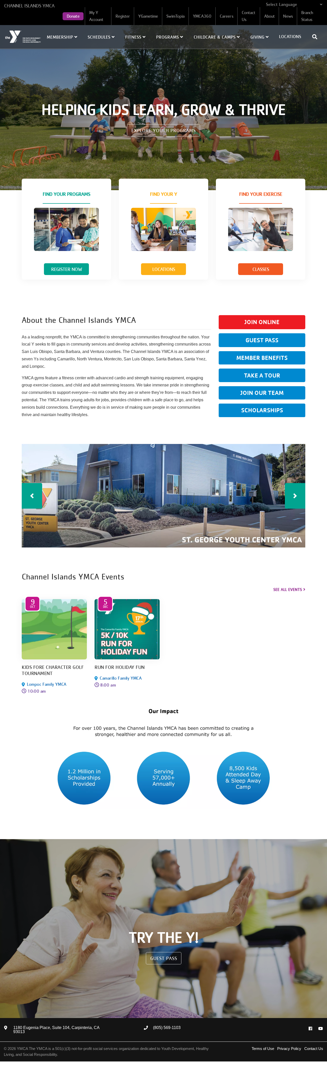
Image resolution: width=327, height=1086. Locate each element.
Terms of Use (263, 1048)
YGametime (148, 16)
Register (122, 16)
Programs (168, 37)
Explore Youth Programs (163, 130)
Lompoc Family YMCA (46, 684)
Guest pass (163, 958)
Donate (73, 16)
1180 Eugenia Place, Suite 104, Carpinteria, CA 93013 (56, 1030)
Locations (290, 36)
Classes (260, 269)
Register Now (66, 269)
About (269, 16)
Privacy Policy (289, 1048)
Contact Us (248, 16)
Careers (226, 16)
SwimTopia (175, 16)
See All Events (287, 589)
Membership (60, 37)
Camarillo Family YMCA (121, 678)
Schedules (100, 37)
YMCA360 (202, 16)
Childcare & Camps (215, 37)
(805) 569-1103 (167, 1028)
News (288, 16)
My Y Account (96, 16)
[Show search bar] (317, 37)
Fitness (134, 37)
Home (23, 37)
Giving (258, 37)
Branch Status (307, 16)
